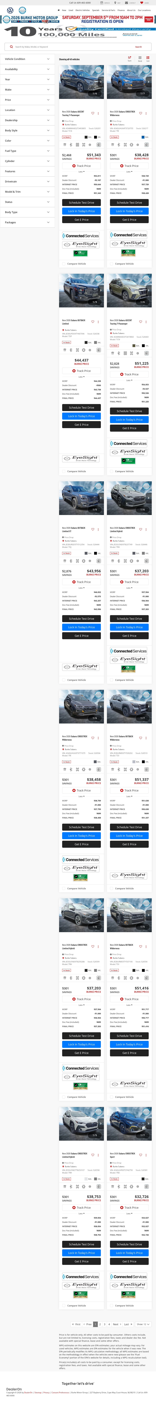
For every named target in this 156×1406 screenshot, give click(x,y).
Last (127, 1324)
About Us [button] (131, 10)
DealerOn (28, 1392)
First (77, 1324)
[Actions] (98, 113)
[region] (81, 185)
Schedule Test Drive (81, 202)
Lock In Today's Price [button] (81, 211)
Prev (88, 1324)
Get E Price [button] (82, 219)
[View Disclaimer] (90, 145)
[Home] (59, 10)
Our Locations (144, 10)
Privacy (46, 1392)
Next (116, 1324)
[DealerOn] (14, 1389)
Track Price (84, 166)
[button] (101, 82)
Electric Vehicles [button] (83, 10)
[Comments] (99, 145)
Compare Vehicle (76, 263)
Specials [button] (95, 10)
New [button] (64, 10)
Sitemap (37, 1392)
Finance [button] (121, 10)
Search (138, 46)
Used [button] (71, 10)
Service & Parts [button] (108, 10)
